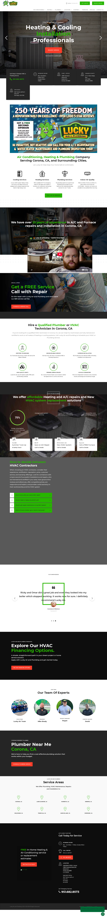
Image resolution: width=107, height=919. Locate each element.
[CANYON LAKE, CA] (65, 809)
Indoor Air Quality (87, 180)
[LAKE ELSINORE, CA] (42, 797)
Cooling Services (19, 180)
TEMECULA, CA (42, 813)
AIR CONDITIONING (38, 9)
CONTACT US (100, 9)
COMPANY (76, 9)
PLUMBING (58, 9)
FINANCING (85, 9)
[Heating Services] (42, 174)
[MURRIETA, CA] (65, 797)
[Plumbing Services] (65, 174)
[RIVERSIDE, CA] (88, 809)
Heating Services (42, 180)
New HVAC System (64, 445)
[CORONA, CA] (19, 797)
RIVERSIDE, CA (88, 813)
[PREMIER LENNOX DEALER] (54, 367)
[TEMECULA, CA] (42, 809)
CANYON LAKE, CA (65, 813)
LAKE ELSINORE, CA (42, 801)
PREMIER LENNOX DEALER (54, 372)
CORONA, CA (18, 801)
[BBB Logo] (28, 874)
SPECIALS (92, 9)
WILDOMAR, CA (18, 813)
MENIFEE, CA (88, 801)
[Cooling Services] (20, 174)
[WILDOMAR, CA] (19, 809)
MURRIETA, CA (65, 801)
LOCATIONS (67, 9)
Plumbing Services (64, 180)
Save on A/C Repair (42, 445)
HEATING (49, 9)
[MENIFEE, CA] (88, 797)
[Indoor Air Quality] (87, 174)
